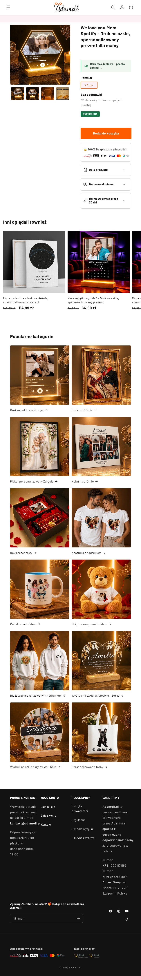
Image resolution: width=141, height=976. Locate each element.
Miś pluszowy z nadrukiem (89, 624)
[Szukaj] (113, 7)
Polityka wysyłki (82, 829)
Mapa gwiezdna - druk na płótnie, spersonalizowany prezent (25, 300)
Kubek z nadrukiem (23, 624)
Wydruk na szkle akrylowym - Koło (33, 767)
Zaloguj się (48, 806)
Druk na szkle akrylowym (27, 410)
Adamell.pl (74, 967)
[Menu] (8, 7)
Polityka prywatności (80, 808)
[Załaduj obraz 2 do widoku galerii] (32, 93)
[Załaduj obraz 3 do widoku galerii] (47, 93)
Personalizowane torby (87, 767)
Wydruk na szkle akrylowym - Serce (96, 695)
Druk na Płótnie (82, 410)
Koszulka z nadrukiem (87, 552)
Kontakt (46, 824)
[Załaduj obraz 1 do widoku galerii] (17, 93)
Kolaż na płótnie (83, 481)
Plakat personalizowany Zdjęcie (32, 481)
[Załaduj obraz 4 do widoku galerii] (62, 93)
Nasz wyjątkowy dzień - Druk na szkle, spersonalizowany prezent (93, 300)
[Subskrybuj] (78, 918)
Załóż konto (48, 815)
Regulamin (79, 820)
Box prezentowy (21, 552)
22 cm (89, 85)
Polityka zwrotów (83, 837)
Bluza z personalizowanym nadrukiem (36, 695)
